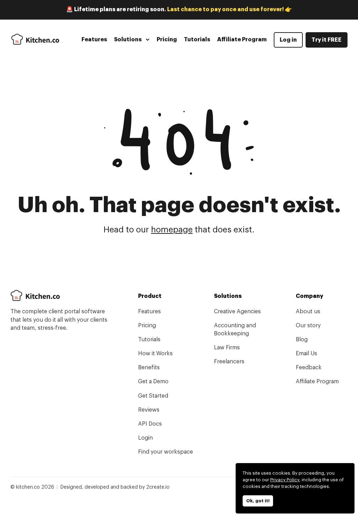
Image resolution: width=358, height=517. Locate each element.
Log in (288, 40)
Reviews (148, 410)
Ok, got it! (258, 500)
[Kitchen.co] (35, 39)
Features (94, 39)
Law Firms (227, 347)
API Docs (150, 424)
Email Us (306, 353)
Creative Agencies (237, 311)
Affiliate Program (242, 39)
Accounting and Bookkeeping (235, 329)
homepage (172, 230)
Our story (308, 325)
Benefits (149, 367)
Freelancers (229, 361)
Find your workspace (165, 452)
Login (145, 438)
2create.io (158, 487)
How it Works (155, 353)
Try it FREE (327, 40)
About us (308, 311)
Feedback (309, 367)
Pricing (167, 39)
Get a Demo (153, 381)
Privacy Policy (284, 479)
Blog (302, 339)
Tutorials (197, 39)
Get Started (153, 396)
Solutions (128, 39)
